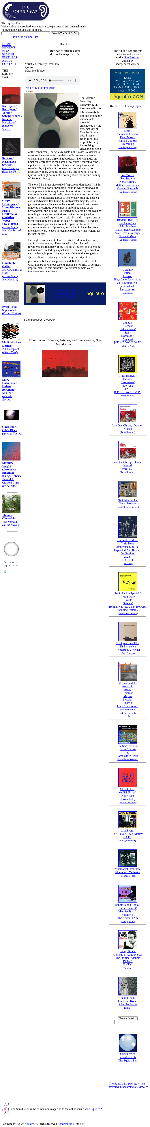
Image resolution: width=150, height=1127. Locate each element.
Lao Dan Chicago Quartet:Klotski (127, 429)
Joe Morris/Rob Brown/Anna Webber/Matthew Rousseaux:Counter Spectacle (127, 183)
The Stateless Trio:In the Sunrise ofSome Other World (127, 752)
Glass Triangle (11, 165)
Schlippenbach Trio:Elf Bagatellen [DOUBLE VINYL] (128, 648)
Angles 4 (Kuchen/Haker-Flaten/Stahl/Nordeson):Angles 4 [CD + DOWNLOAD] (127, 334)
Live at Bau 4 (12, 217)
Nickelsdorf (12, 117)
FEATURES (9, 57)
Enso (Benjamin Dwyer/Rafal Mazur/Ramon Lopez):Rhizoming (127, 139)
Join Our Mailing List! (26, 36)
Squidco (139, 106)
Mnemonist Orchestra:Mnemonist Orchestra (127, 872)
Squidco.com (131, 57)
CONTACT (9, 63)
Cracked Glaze (11, 474)
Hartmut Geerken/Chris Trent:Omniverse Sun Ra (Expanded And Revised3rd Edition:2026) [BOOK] (127, 552)
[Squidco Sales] (5, 572)
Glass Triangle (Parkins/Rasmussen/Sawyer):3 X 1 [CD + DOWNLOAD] (127, 385)
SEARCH (8, 54)
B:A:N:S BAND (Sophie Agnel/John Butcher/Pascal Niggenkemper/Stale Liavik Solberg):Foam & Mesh (128, 229)
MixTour (9, 389)
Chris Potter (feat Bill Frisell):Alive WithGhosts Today (127, 796)
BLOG (6, 50)
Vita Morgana (11, 520)
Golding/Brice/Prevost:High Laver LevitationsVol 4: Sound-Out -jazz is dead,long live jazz (127, 281)
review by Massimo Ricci (40, 87)
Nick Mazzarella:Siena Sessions (128, 503)
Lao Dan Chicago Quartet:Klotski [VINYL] (127, 466)
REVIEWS (8, 47)
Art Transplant (11, 347)
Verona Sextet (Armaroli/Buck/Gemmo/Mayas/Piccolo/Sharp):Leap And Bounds (127, 700)
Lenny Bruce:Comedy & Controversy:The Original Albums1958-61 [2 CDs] (127, 959)
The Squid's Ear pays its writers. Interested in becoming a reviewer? (128, 1085)
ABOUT (7, 60)
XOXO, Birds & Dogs (12, 271)
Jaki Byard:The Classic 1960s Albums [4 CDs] (127, 835)
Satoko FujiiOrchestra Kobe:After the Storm (127, 1002)
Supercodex (11, 310)
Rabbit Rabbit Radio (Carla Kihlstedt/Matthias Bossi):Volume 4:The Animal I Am (127, 913)
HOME (6, 44)
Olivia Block (12, 430)
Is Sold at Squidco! (65, 294)
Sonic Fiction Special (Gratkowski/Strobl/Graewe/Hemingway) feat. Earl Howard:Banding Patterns (127, 603)
